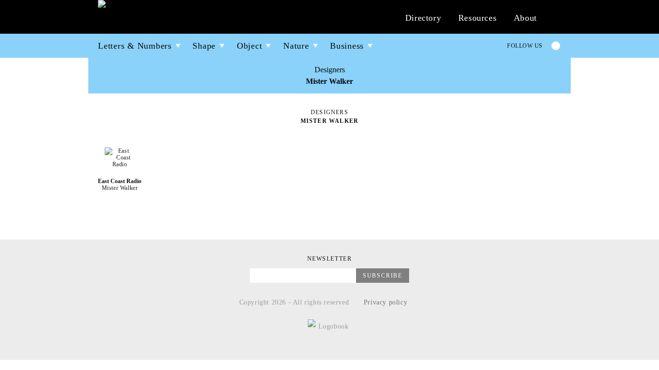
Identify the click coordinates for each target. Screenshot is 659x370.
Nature (296, 46)
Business (347, 46)
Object (249, 46)
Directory (423, 18)
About (525, 18)
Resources (477, 18)
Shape (204, 46)
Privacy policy (385, 302)
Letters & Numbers (135, 46)
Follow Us (525, 45)
